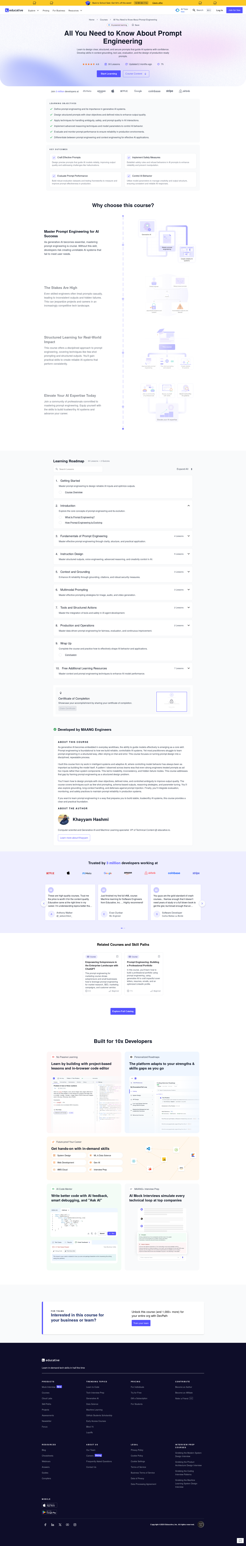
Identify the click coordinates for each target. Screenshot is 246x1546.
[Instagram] (75, 1526)
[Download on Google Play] (55, 1512)
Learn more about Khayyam (74, 837)
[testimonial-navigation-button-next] (202, 903)
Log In (219, 10)
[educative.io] (14, 10)
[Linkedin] (53, 1526)
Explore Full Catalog (123, 1011)
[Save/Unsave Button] (117, 956)
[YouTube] (67, 1526)
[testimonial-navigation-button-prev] (43, 903)
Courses (104, 19)
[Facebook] (45, 1526)
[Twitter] (60, 1526)
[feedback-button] (240, 1540)
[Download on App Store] (55, 1505)
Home (91, 19)
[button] (135, 25)
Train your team (141, 1323)
